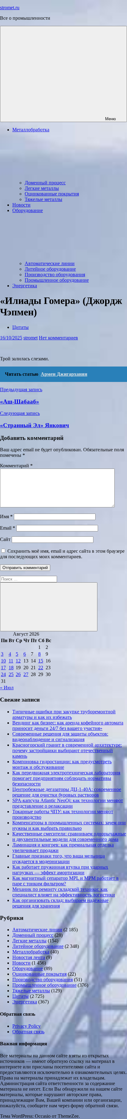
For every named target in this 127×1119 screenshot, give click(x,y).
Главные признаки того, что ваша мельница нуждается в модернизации (58, 858)
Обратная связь (28, 1031)
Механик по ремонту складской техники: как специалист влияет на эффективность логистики (63, 892)
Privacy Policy (26, 1026)
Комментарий (16, 465)
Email (7, 528)
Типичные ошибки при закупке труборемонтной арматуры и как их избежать (64, 714)
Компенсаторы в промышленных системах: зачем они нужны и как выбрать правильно (69, 825)
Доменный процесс (45, 182)
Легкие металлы (42, 188)
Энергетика (24, 285)
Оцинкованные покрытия (52, 193)
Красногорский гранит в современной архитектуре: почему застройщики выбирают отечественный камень (67, 750)
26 (18, 674)
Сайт (5, 539)
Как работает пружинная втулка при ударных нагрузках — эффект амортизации (60, 869)
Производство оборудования (55, 274)
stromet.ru (9, 7)
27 (25, 674)
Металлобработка (30, 951)
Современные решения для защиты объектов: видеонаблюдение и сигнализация (60, 736)
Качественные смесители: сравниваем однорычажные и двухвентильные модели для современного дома (69, 836)
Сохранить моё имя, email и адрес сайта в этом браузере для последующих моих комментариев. (62, 553)
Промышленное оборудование (57, 280)
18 (11, 667)
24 (3, 674)
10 (3, 660)
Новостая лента (28, 957)
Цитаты (20, 327)
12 (18, 660)
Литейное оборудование (50, 269)
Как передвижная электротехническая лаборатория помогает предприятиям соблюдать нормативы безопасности (66, 778)
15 (40, 660)
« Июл (7, 687)
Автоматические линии (50, 263)
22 (40, 667)
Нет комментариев (58, 337)
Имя (6, 516)
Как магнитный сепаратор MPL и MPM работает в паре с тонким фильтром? (65, 880)
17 (3, 667)
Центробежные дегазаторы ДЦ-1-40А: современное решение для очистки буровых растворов (66, 792)
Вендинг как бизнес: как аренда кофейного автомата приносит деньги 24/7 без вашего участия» (67, 725)
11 (11, 660)
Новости (21, 204)
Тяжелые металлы (43, 199)
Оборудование (27, 968)
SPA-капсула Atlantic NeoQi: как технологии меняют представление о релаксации (67, 803)
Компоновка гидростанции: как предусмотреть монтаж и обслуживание (62, 764)
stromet (30, 337)
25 (11, 674)
